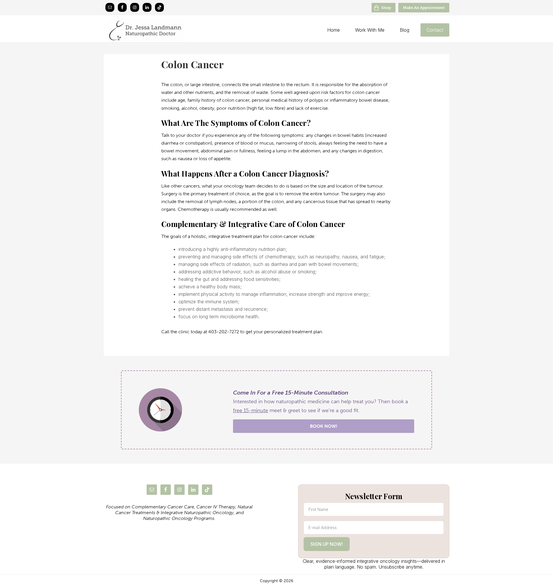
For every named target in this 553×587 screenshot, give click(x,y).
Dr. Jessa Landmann (169, 30)
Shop (386, 7)
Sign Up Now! (326, 544)
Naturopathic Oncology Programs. (179, 518)
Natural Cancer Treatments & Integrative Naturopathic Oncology (184, 509)
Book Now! (323, 426)
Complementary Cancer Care (163, 507)
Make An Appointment (424, 7)
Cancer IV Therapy (215, 507)
